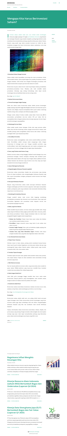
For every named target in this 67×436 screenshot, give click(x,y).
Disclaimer (15, 7)
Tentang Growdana (23, 7)
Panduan (53, 40)
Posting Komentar (15, 374)
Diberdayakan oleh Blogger (34, 431)
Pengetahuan (54, 41)
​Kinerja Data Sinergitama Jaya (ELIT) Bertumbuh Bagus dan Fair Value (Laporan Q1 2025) (24, 410)
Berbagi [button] (53, 34)
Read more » (39, 374)
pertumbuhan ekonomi (33, 36)
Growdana (11, 3)
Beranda (8, 7)
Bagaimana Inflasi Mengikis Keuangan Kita (20, 358)
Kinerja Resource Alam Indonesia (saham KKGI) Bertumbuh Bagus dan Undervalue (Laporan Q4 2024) (24, 383)
